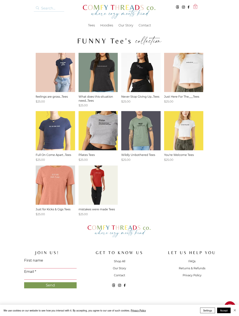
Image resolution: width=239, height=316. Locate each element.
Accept (224, 310)
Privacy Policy (192, 275)
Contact (119, 275)
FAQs (192, 261)
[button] (195, 6)
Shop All (119, 261)
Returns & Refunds (192, 268)
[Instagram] (183, 7)
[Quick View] (55, 72)
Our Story (119, 268)
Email (29, 271)
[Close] (235, 310)
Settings (207, 310)
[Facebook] (189, 7)
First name (33, 260)
